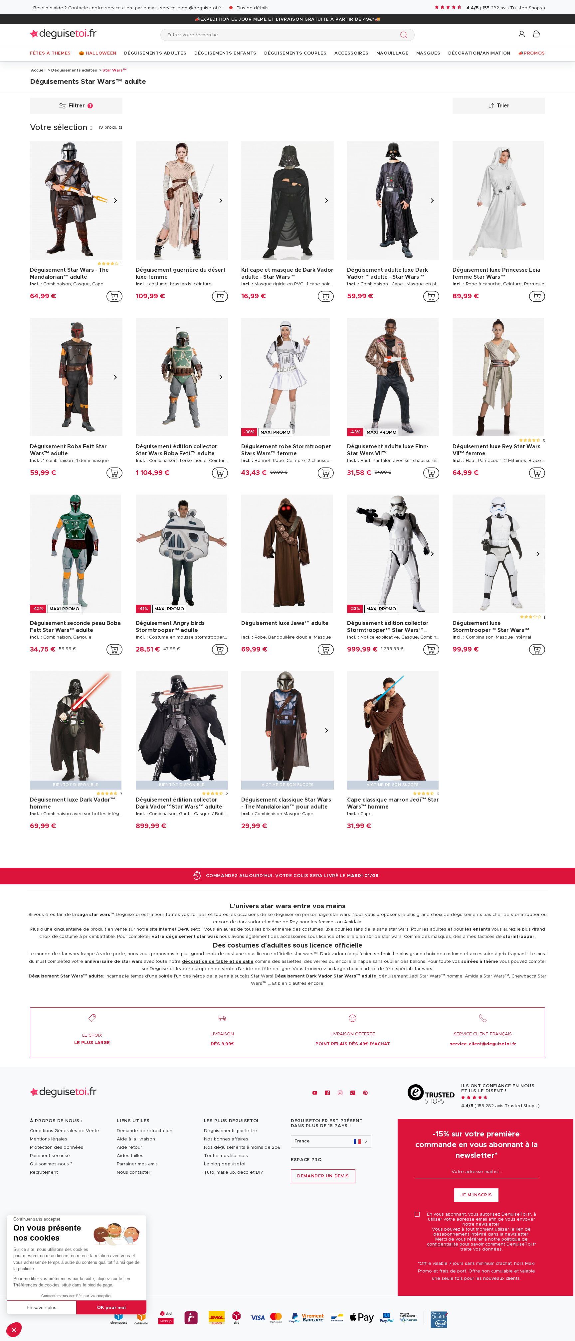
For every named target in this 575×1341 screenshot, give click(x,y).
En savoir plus (41, 1307)
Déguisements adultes (74, 70)
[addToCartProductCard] (114, 296)
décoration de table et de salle (218, 962)
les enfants (477, 929)
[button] (14, 1330)
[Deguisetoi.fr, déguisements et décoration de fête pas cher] (63, 35)
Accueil (38, 70)
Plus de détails (253, 8)
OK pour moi (111, 1307)
